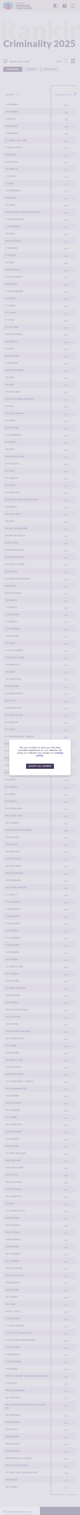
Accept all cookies (40, 766)
